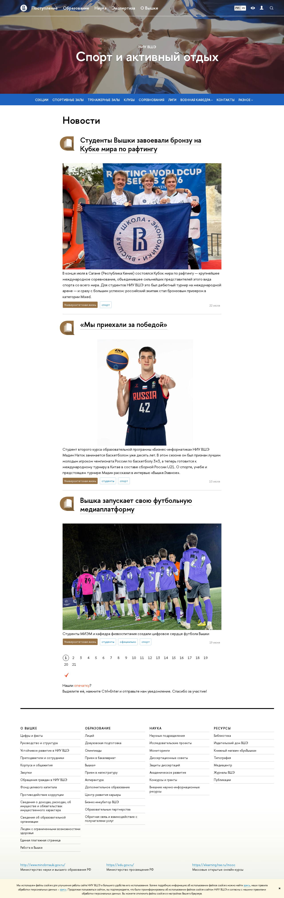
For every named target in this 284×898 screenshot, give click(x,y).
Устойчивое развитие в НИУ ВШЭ (44, 750)
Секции (41, 100)
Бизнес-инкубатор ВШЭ (102, 802)
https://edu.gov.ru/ (120, 865)
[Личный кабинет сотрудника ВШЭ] (261, 8)
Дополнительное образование (107, 787)
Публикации (222, 780)
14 (166, 657)
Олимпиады (93, 750)
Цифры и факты (31, 735)
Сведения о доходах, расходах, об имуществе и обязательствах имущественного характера (45, 806)
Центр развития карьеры (103, 794)
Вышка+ (90, 765)
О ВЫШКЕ (28, 728)
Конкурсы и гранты (163, 780)
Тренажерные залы (104, 100)
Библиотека (222, 735)
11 (142, 657)
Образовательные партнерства (107, 809)
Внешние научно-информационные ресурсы (175, 789)
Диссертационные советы (169, 758)
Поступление (45, 8)
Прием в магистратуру (101, 772)
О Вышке (149, 8)
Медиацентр (223, 765)
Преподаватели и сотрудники (42, 758)
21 (74, 664)
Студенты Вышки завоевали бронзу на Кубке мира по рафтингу (140, 144)
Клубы (129, 100)
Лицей (89, 735)
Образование (76, 8)
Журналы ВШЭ (224, 772)
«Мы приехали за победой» (123, 324)
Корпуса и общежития (36, 765)
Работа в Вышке (31, 847)
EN (243, 8)
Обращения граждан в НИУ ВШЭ (43, 780)
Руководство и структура (39, 743)
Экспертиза (123, 8)
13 (158, 657)
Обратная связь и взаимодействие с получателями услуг (111, 818)
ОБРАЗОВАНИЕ (98, 728)
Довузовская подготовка (103, 743)
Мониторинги (160, 750)
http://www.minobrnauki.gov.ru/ (42, 865)
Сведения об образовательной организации (43, 819)
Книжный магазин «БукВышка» (235, 750)
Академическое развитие (168, 772)
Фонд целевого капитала (38, 787)
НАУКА (156, 728)
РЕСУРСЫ (222, 728)
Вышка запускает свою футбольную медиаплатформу (136, 504)
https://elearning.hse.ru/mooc (213, 865)
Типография (222, 758)
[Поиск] (271, 8)
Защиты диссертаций (165, 765)
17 (190, 657)
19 (206, 657)
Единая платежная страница (40, 840)
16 (182, 657)
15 (174, 657)
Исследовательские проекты (171, 743)
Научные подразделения (167, 735)
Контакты (226, 100)
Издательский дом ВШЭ (231, 743)
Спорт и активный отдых (147, 56)
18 (198, 657)
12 (150, 657)
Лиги (172, 100)
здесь (247, 885)
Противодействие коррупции (42, 794)
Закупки (26, 772)
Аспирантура (94, 780)
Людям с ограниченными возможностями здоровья (50, 831)
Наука (100, 8)
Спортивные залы (68, 100)
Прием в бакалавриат (100, 758)
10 (134, 657)
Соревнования (151, 100)
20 (66, 664)
